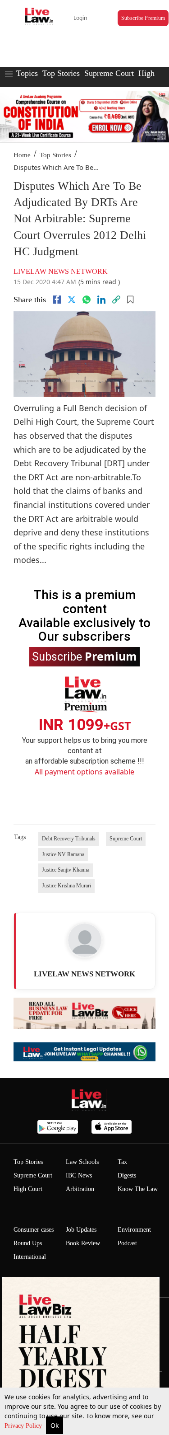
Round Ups (28, 1243)
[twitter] (72, 299)
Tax (122, 1161)
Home (22, 155)
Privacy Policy (24, 1425)
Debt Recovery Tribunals (69, 838)
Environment (134, 1229)
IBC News (79, 1175)
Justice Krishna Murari (66, 885)
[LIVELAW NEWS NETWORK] (84, 940)
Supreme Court (109, 73)
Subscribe (84, 656)
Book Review (83, 1243)
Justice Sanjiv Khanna (65, 870)
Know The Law (138, 1189)
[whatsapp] (86, 299)
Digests (127, 1175)
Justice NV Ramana (63, 854)
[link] (116, 299)
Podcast (127, 1243)
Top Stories (61, 73)
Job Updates (81, 1229)
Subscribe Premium (143, 18)
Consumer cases (34, 1229)
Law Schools (82, 1161)
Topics (27, 73)
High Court (28, 1189)
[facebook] (57, 299)
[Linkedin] (101, 299)
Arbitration (80, 1189)
